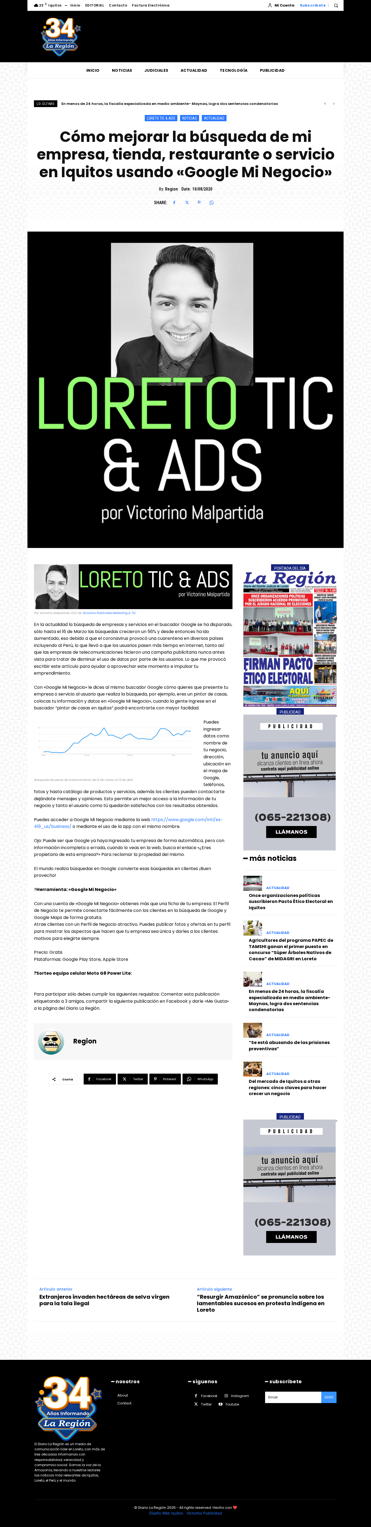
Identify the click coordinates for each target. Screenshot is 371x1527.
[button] (336, 5)
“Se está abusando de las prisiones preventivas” (107, 103)
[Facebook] (174, 202)
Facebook (209, 1396)
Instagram (240, 1396)
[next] (333, 103)
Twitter (206, 1404)
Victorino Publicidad (204, 1513)
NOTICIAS (189, 118)
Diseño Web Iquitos (166, 1513)
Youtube (232, 1404)
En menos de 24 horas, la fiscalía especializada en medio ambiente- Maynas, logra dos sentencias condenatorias (289, 1000)
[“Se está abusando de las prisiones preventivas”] (252, 1030)
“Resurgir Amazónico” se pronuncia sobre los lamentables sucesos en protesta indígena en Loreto (261, 1303)
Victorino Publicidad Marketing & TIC (109, 613)
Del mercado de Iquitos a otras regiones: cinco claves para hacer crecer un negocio (287, 1087)
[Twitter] (186, 202)
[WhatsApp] (211, 202)
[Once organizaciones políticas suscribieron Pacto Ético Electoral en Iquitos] (252, 883)
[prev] (325, 103)
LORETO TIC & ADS (161, 118)
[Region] (54, 1042)
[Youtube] (220, 1404)
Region (171, 189)
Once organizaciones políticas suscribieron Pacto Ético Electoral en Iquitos (291, 901)
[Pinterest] (199, 202)
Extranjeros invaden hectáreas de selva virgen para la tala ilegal (104, 1300)
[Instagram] (226, 1395)
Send (329, 1397)
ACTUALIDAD (214, 118)
